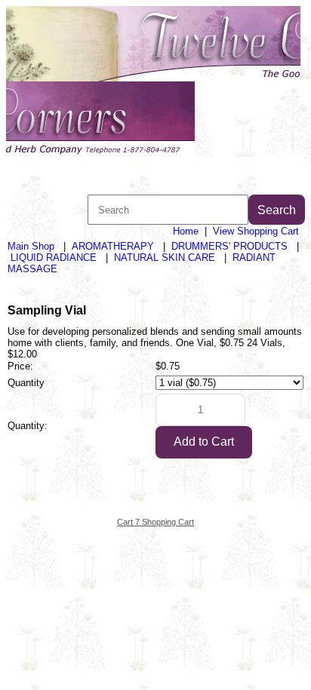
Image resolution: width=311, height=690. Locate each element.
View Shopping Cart (256, 231)
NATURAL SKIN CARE (164, 257)
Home (186, 231)
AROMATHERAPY (113, 246)
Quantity (26, 382)
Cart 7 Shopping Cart (155, 521)
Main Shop (31, 246)
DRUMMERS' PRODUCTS (229, 246)
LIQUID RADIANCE (54, 257)
